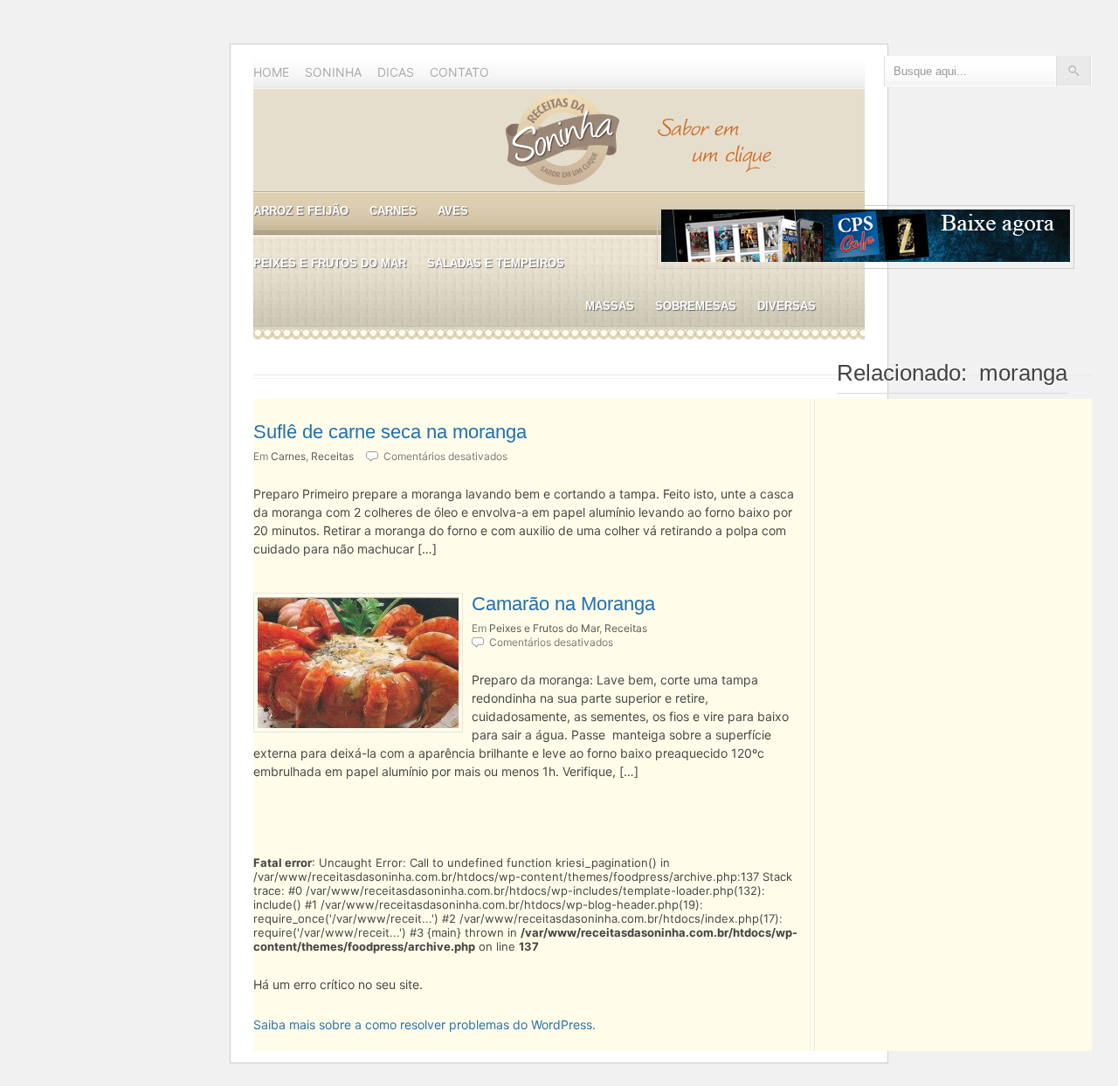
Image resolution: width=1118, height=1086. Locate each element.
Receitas (332, 456)
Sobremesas (695, 306)
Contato (459, 72)
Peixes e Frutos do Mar (329, 263)
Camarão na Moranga (563, 604)
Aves (453, 210)
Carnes (393, 210)
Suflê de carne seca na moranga (390, 432)
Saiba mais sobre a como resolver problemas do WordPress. (424, 1024)
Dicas (395, 72)
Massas (609, 306)
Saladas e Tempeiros (495, 263)
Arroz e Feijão (301, 210)
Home (271, 72)
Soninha (333, 72)
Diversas (786, 306)
